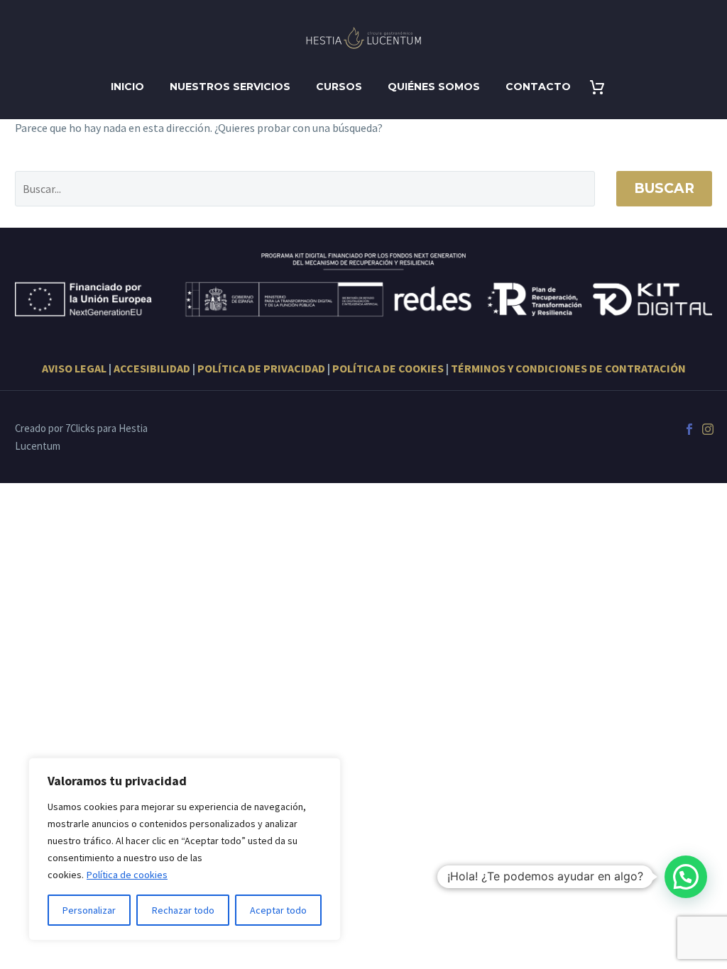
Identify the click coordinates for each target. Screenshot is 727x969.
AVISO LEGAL (74, 368)
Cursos (339, 86)
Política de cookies (127, 874)
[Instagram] (708, 429)
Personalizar (89, 910)
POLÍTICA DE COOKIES (388, 368)
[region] (184, 849)
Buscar (664, 188)
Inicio (127, 86)
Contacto (538, 86)
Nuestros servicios (230, 86)
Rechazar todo (183, 910)
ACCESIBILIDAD (152, 368)
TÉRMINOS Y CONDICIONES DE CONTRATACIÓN (568, 368)
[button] (686, 877)
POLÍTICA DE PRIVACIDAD (261, 368)
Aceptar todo (278, 910)
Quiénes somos (434, 86)
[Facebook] (689, 429)
